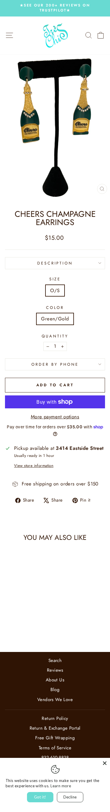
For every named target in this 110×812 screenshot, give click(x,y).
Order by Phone (55, 364)
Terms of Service (55, 748)
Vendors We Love (55, 699)
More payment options (55, 416)
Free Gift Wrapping (55, 738)
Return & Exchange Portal (55, 728)
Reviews (55, 670)
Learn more (60, 785)
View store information (33, 465)
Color (55, 307)
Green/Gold (55, 318)
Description (55, 263)
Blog (55, 689)
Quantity (55, 336)
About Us (55, 680)
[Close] (105, 763)
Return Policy (55, 718)
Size (55, 279)
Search (55, 660)
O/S (55, 290)
